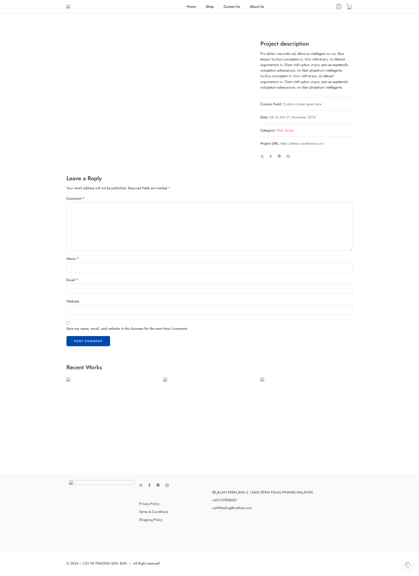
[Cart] (349, 6)
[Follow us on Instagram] (167, 485)
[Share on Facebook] (271, 156)
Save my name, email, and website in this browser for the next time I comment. (127, 328)
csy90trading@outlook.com (232, 507)
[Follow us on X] (141, 485)
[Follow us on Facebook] (149, 485)
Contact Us (232, 6)
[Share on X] (262, 156)
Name (72, 258)
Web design (285, 130)
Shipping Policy (150, 519)
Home (191, 6)
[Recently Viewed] (407, 564)
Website (72, 301)
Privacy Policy (149, 503)
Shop (210, 6)
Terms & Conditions (153, 511)
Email (72, 279)
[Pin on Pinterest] (279, 156)
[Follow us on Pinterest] (158, 485)
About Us (257, 6)
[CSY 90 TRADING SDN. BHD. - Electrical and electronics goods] (90, 6)
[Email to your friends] (288, 156)
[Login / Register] (338, 6)
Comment (75, 198)
